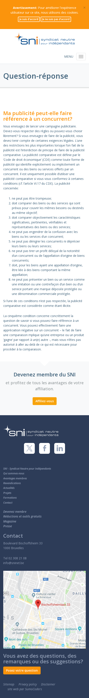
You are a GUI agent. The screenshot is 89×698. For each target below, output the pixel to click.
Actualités (8, 488)
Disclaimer (48, 684)
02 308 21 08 (17, 558)
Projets (7, 493)
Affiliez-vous (44, 401)
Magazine (9, 521)
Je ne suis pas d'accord (56, 19)
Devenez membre (14, 511)
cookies (72, 12)
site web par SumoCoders (25, 689)
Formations (10, 498)
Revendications (12, 483)
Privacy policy (28, 684)
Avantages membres (15, 478)
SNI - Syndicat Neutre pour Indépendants (27, 468)
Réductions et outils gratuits (22, 516)
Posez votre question (22, 670)
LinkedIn (59, 448)
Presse (7, 526)
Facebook (44, 448)
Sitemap (8, 684)
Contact (7, 502)
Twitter (29, 448)
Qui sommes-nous (13, 473)
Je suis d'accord (28, 19)
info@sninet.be (13, 563)
